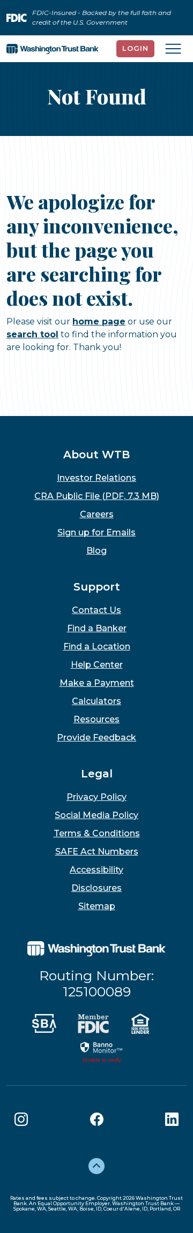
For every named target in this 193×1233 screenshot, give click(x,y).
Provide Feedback (96, 737)
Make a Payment (97, 683)
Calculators (96, 701)
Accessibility (96, 870)
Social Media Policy (96, 815)
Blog (96, 551)
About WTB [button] (96, 454)
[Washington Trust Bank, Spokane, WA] (52, 48)
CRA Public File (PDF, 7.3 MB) (96, 496)
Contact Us (96, 610)
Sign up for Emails (96, 532)
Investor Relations (96, 478)
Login (135, 48)
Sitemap (96, 906)
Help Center (97, 665)
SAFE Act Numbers (96, 851)
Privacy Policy (96, 797)
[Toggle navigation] (173, 48)
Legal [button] (97, 773)
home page (98, 321)
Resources (96, 719)
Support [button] (96, 586)
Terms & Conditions (97, 833)
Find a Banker (97, 628)
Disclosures (96, 888)
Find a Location (96, 646)
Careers (97, 514)
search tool (32, 334)
